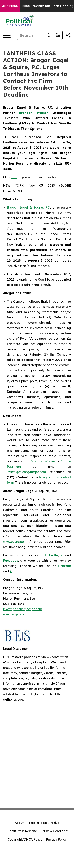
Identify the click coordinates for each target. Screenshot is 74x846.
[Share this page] (68, 35)
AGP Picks (10, 6)
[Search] (48, 35)
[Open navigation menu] (7, 35)
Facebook (10, 560)
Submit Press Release (21, 831)
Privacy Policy (56, 839)
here (14, 177)
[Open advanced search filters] (57, 35)
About (19, 823)
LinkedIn (51, 555)
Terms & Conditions (54, 831)
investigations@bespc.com (26, 472)
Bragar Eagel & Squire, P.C (28, 207)
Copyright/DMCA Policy (25, 839)
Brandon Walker (43, 461)
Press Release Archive (43, 823)
